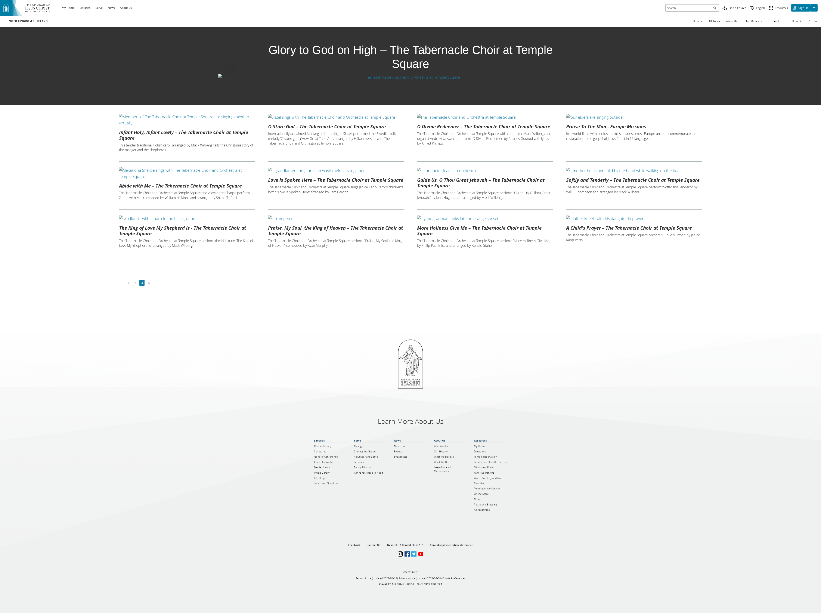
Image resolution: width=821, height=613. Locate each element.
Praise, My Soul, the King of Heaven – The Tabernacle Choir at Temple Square (335, 230)
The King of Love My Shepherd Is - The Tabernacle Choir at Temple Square (182, 230)
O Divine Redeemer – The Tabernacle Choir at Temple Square (483, 126)
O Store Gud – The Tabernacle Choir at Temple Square (327, 126)
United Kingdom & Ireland (27, 21)
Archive (813, 21)
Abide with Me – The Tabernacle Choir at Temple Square (180, 185)
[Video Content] (410, 77)
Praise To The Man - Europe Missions (606, 126)
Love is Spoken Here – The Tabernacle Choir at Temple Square (335, 180)
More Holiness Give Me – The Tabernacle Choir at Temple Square (479, 230)
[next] (162, 283)
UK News (714, 21)
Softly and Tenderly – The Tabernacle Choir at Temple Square (633, 180)
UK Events (796, 21)
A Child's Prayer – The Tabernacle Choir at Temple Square (629, 228)
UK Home (697, 21)
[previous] (121, 283)
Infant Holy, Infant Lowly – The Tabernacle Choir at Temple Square (183, 135)
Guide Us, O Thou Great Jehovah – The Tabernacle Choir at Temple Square (481, 183)
